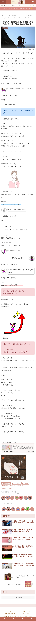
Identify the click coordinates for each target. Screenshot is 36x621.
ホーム (9, 611)
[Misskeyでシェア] (11, 358)
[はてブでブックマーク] (12, 498)
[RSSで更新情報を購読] (32, 509)
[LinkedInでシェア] (26, 498)
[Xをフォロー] (8, 509)
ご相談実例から (6, 483)
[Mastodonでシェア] (6, 358)
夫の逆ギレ (25, 483)
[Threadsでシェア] (16, 358)
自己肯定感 (20, 485)
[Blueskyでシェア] (8, 358)
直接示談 (13, 485)
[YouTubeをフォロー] (23, 509)
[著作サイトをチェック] (4, 509)
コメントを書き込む (18, 597)
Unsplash (19, 47)
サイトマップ (26, 613)
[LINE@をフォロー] (27, 509)
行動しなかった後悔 (7, 488)
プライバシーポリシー (9, 613)
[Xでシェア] (3, 498)
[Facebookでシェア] (8, 498)
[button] (30, 498)
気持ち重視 (5, 485)
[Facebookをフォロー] (13, 509)
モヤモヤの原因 (17, 483)
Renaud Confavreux (28, 47)
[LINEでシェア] (17, 498)
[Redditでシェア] (19, 358)
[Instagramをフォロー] (18, 509)
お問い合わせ (26, 611)
